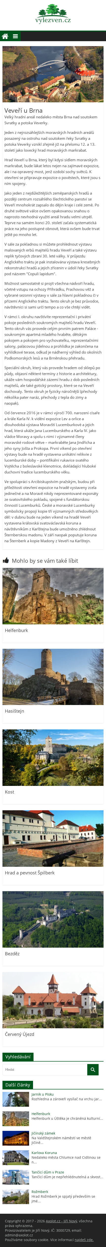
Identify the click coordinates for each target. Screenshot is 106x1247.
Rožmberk (40, 1191)
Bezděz (12, 954)
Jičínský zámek (43, 1133)
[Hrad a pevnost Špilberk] (53, 865)
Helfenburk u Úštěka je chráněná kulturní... (67, 1118)
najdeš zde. (84, 1239)
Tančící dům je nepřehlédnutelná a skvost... (67, 1177)
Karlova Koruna (44, 1152)
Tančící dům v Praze (48, 1172)
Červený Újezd (19, 1034)
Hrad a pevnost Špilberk (29, 873)
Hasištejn (14, 711)
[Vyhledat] (93, 1069)
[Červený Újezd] (53, 1027)
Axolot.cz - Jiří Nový (61, 1221)
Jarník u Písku (43, 1094)
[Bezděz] (53, 946)
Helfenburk (16, 630)
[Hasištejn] (53, 703)
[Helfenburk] (53, 623)
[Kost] (53, 784)
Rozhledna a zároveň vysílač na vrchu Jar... (67, 1099)
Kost (9, 792)
